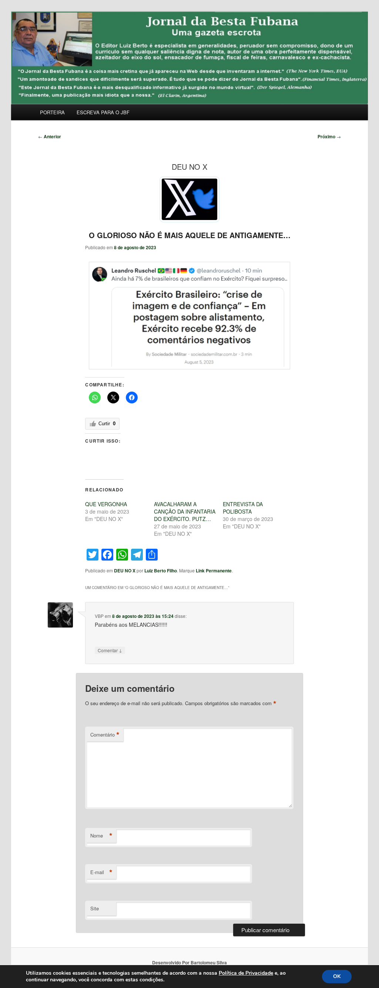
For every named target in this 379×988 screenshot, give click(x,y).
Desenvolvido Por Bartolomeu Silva (189, 962)
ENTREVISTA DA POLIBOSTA (243, 507)
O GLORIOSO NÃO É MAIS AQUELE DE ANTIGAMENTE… (190, 235)
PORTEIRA (52, 112)
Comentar (110, 650)
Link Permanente (214, 570)
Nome (101, 836)
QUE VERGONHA (106, 504)
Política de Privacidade (246, 973)
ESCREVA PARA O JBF (103, 112)
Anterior (49, 136)
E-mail (101, 872)
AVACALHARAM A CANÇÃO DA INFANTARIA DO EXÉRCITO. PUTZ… (184, 511)
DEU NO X (124, 570)
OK (337, 976)
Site (94, 908)
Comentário (105, 735)
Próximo (329, 136)
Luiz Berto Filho (160, 570)
